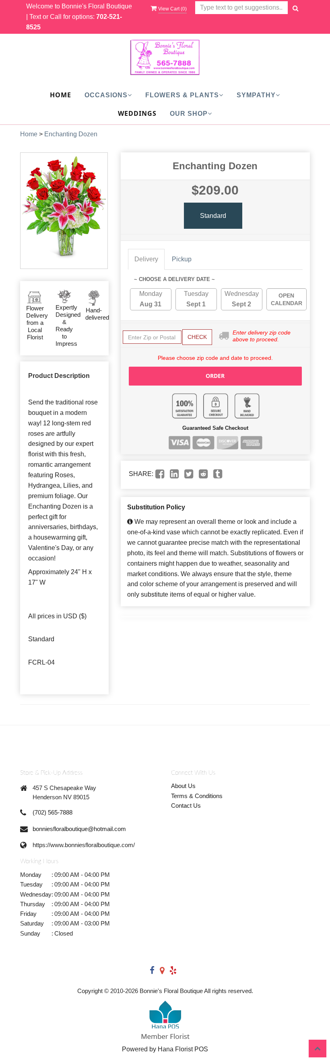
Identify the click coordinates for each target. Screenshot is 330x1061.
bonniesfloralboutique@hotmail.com (79, 828)
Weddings (137, 113)
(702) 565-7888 (52, 812)
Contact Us (186, 805)
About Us (183, 785)
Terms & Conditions (197, 795)
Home (60, 94)
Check (197, 337)
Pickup (182, 259)
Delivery (146, 259)
